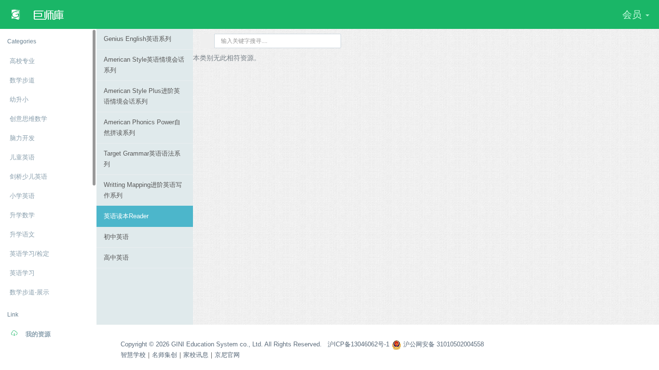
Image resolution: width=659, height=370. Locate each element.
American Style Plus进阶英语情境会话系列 (142, 96)
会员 (633, 14)
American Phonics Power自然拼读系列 (142, 127)
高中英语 (116, 257)
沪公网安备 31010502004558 (442, 344)
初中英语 (116, 236)
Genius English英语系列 (137, 38)
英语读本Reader (126, 216)
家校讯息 (195, 354)
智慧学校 (133, 354)
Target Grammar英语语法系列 (142, 159)
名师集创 (164, 354)
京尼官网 (227, 354)
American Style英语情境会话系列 (144, 65)
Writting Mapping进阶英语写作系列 (143, 190)
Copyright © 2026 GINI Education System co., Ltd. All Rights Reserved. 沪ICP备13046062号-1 (255, 344)
